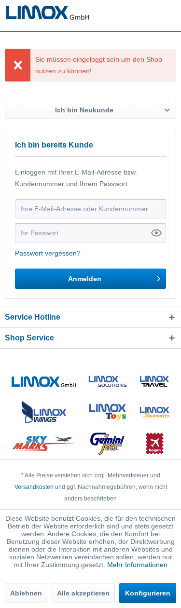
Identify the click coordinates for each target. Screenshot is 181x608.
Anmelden (84, 279)
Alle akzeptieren (83, 593)
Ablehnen (26, 593)
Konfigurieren (147, 593)
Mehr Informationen (137, 564)
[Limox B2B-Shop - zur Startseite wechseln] (48, 13)
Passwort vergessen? (48, 253)
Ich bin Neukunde (84, 110)
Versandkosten (34, 487)
